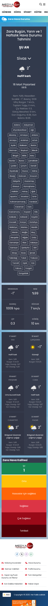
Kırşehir (34, 217)
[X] (22, 554)
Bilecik (34, 150)
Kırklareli (23, 217)
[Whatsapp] (31, 554)
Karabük (33, 201)
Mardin (34, 227)
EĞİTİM (37, 12)
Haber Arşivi (33, 583)
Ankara (35, 135)
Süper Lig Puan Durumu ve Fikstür (10, 576)
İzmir (34, 196)
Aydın (13, 145)
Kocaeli (12, 222)
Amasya (24, 135)
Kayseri (27, 212)
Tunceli (15, 263)
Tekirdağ (13, 258)
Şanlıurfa (25, 247)
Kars (30, 206)
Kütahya (33, 222)
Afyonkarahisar (20, 130)
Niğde (25, 237)
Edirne (34, 171)
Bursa (21, 160)
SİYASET (27, 12)
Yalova (18, 268)
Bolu (32, 155)
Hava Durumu (34, 563)
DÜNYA (17, 12)
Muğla (24, 232)
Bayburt (24, 150)
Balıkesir (23, 145)
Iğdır (33, 191)
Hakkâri (15, 191)
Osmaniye (14, 242)
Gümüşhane (29, 186)
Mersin (15, 232)
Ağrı (32, 130)
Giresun (15, 186)
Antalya (12, 140)
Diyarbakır (14, 171)
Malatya (13, 227)
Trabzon (34, 258)
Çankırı (13, 165)
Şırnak (32, 253)
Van (33, 263)
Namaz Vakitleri (12, 569)
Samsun (14, 247)
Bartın (33, 145)
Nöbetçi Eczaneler (13, 563)
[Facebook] (17, 554)
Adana (17, 125)
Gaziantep (29, 181)
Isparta (13, 196)
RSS (8, 594)
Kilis (36, 212)
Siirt (35, 247)
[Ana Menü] (44, 4)
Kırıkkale (12, 217)
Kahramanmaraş (17, 201)
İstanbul (24, 196)
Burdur (12, 160)
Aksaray (12, 135)
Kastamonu (14, 212)
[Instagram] (26, 554)
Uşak (25, 263)
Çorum (24, 165)
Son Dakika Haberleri (13, 583)
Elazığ (12, 176)
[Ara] (40, 4)
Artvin (34, 140)
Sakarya (34, 242)
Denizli (33, 165)
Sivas (23, 253)
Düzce (25, 171)
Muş (33, 232)
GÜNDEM (6, 12)
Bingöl (15, 155)
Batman (13, 150)
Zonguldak (23, 273)
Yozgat (28, 268)
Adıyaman (28, 125)
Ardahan (24, 140)
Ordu (34, 237)
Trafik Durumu (34, 569)
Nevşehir (14, 237)
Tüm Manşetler (35, 575)
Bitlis (24, 155)
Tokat (23, 258)
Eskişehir (16, 181)
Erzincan (22, 176)
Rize (24, 242)
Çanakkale (33, 160)
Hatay (25, 191)
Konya (23, 222)
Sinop (14, 253)
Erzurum (33, 176)
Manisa (24, 227)
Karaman (19, 206)
